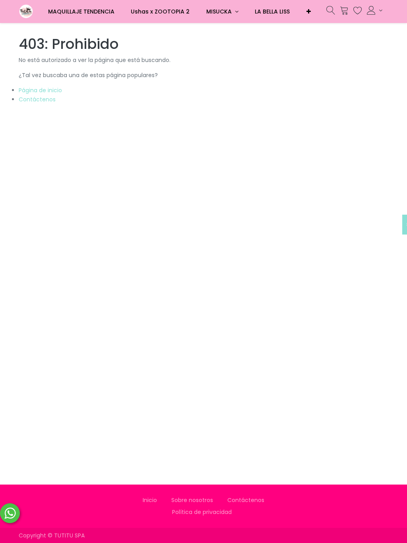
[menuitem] (81, 11)
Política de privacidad (203, 512)
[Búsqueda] (330, 12)
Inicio (150, 500)
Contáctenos (37, 99)
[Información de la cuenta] (374, 10)
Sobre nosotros (192, 500)
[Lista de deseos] (357, 12)
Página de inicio (40, 90)
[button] (308, 11)
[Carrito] (344, 12)
